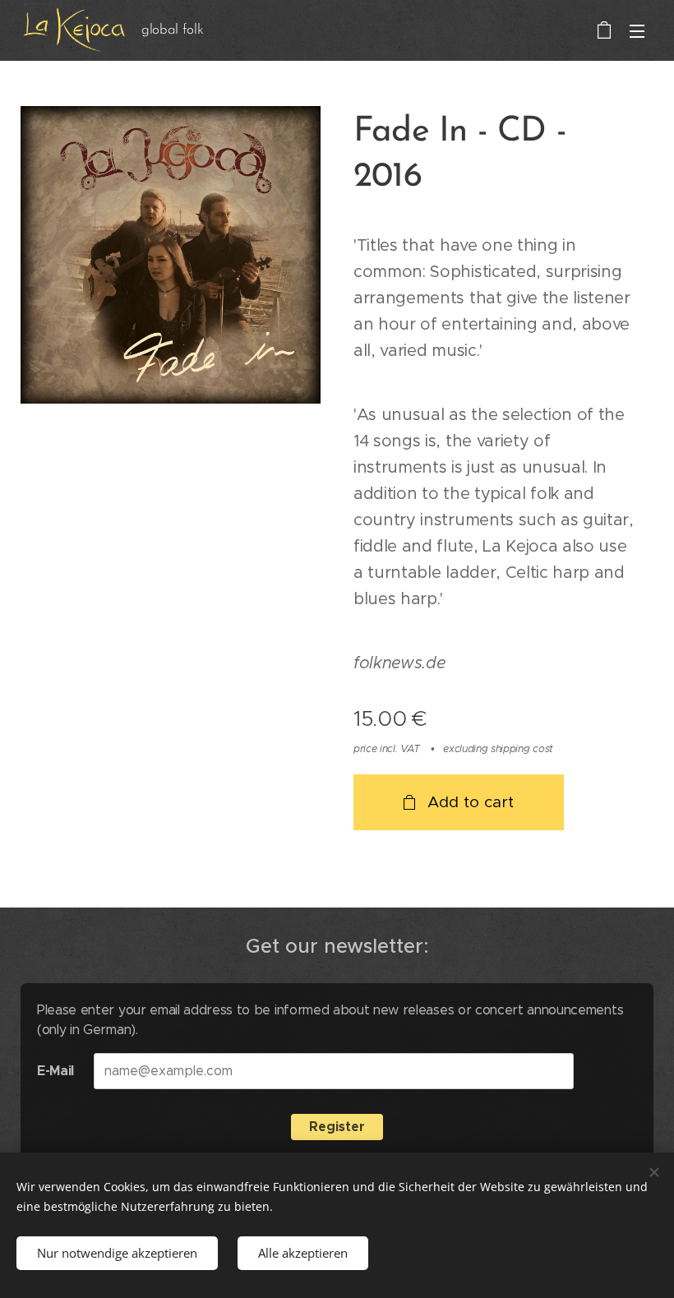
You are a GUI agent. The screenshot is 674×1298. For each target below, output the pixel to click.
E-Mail (55, 1070)
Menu (637, 30)
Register (337, 1126)
